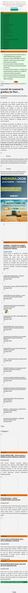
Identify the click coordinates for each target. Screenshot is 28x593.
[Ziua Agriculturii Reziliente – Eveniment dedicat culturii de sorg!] (6, 416)
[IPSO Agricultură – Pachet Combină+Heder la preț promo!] (9, 493)
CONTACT (6, 48)
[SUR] (2, 426)
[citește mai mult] (5, 474)
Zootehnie (6, 28)
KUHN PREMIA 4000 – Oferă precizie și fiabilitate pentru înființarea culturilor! (13, 327)
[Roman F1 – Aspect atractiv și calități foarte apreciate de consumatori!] (5, 406)
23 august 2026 (5, 569)
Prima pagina (6, 15)
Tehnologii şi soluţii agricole (10, 39)
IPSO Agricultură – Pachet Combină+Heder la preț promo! (10, 499)
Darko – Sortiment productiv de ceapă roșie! (14, 359)
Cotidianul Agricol (16, 96)
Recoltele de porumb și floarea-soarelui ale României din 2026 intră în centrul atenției (14, 388)
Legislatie (6, 43)
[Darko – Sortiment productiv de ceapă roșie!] (5, 356)
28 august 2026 (7, 298)
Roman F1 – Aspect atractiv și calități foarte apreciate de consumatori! (14, 409)
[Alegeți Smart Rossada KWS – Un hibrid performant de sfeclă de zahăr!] (5, 273)
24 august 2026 (5, 544)
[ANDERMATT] (4, 431)
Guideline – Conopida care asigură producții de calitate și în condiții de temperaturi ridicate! (14, 247)
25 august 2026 (7, 421)
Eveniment (6, 22)
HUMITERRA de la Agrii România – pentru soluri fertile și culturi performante (14, 296)
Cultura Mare (6, 30)
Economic (6, 19)
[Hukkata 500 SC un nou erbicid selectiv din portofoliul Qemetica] (5, 346)
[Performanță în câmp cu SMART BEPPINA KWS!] (5, 283)
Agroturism (6, 45)
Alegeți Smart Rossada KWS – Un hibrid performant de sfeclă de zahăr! (13, 276)
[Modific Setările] (26, 6)
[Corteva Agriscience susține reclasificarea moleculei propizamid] (6, 303)
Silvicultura (6, 41)
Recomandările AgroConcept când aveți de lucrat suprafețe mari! (13, 564)
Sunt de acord (14, 9)
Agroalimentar (7, 32)
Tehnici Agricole (7, 35)
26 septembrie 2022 (6, 96)
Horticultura (6, 26)
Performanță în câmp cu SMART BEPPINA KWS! (15, 286)
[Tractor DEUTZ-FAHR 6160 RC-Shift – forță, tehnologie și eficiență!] (9, 534)
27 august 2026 (7, 341)
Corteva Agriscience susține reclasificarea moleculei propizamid (14, 306)
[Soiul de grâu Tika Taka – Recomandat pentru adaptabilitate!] (6, 313)
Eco (4, 37)
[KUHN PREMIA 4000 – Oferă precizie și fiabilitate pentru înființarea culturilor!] (5, 324)
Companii (5, 21)
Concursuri (6, 47)
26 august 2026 (7, 380)
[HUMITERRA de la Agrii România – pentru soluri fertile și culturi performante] (6, 293)
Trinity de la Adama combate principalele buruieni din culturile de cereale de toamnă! (14, 378)
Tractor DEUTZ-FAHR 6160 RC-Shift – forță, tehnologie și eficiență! (12, 539)
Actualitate (6, 17)
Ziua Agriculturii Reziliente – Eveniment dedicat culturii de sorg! (13, 419)
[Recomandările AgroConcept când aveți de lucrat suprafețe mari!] (5, 559)
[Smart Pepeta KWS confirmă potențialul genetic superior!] (5, 396)
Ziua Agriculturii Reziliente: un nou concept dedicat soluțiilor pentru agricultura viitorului (14, 338)
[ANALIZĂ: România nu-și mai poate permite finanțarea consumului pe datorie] (6, 365)
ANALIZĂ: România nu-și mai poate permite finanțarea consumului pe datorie (14, 368)
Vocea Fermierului (8, 24)
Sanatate (5, 34)
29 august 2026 (7, 251)
